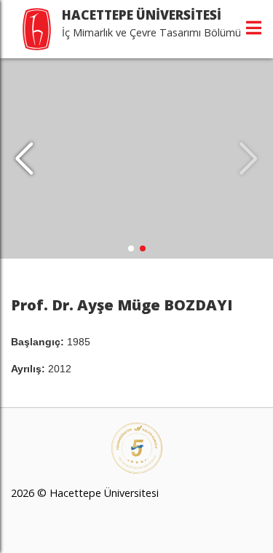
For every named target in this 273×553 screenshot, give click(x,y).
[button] (24, 159)
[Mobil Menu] (254, 27)
